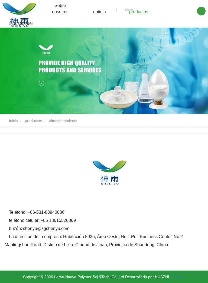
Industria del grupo (21, 26)
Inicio (21, 11)
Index (177, 277)
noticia (99, 11)
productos (33, 121)
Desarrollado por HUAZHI (147, 277)
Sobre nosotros (60, 8)
